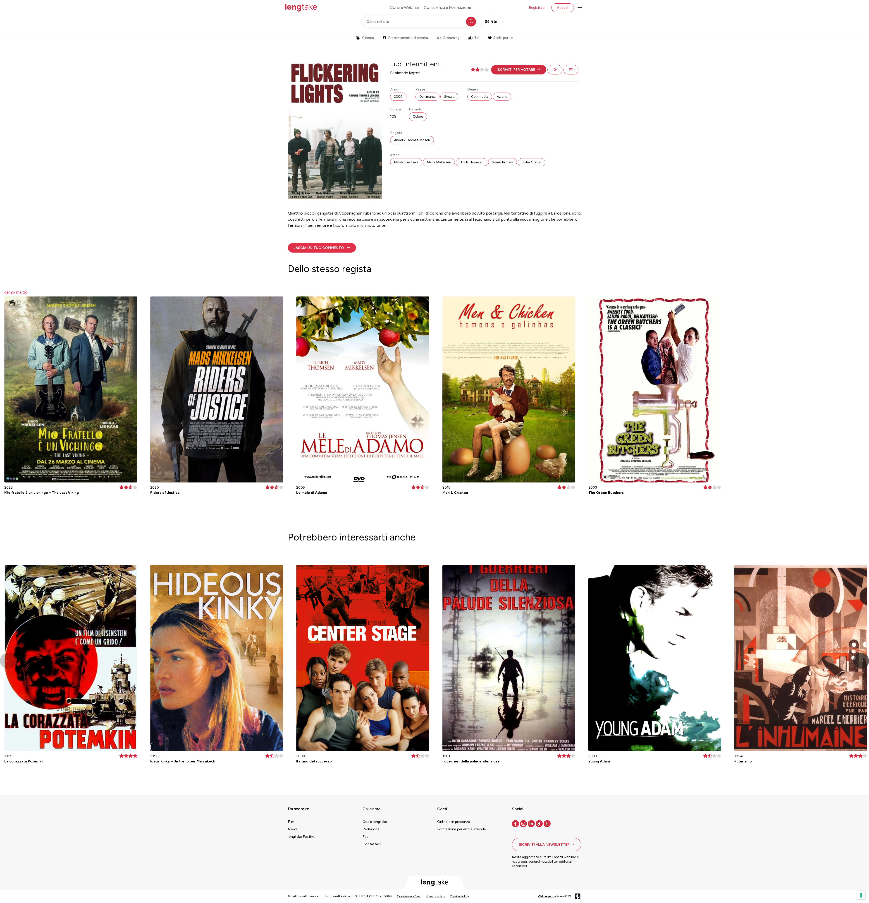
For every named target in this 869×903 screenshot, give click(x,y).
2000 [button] (398, 97)
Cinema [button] (368, 38)
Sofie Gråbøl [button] (531, 162)
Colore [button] (418, 117)
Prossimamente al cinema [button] (408, 38)
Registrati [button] (536, 7)
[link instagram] (524, 823)
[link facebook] (516, 823)
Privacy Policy (435, 896)
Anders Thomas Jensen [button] (412, 140)
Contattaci (372, 844)
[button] (518, 69)
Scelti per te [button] (503, 38)
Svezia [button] (449, 97)
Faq (365, 836)
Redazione (371, 829)
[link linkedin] (532, 823)
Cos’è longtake (375, 821)
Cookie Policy (459, 896)
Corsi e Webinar (404, 7)
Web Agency (547, 896)
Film (291, 821)
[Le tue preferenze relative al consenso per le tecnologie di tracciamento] (861, 895)
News (293, 829)
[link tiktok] (540, 823)
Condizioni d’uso (409, 896)
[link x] (547, 823)
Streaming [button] (451, 38)
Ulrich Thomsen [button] (471, 162)
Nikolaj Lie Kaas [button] (406, 162)
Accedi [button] (562, 7)
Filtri (493, 21)
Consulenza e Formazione (447, 7)
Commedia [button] (479, 97)
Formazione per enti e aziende (461, 829)
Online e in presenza (453, 821)
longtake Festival (301, 836)
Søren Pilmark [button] (502, 162)
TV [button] (476, 38)
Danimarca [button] (427, 97)
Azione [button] (502, 97)
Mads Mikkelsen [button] (439, 162)
